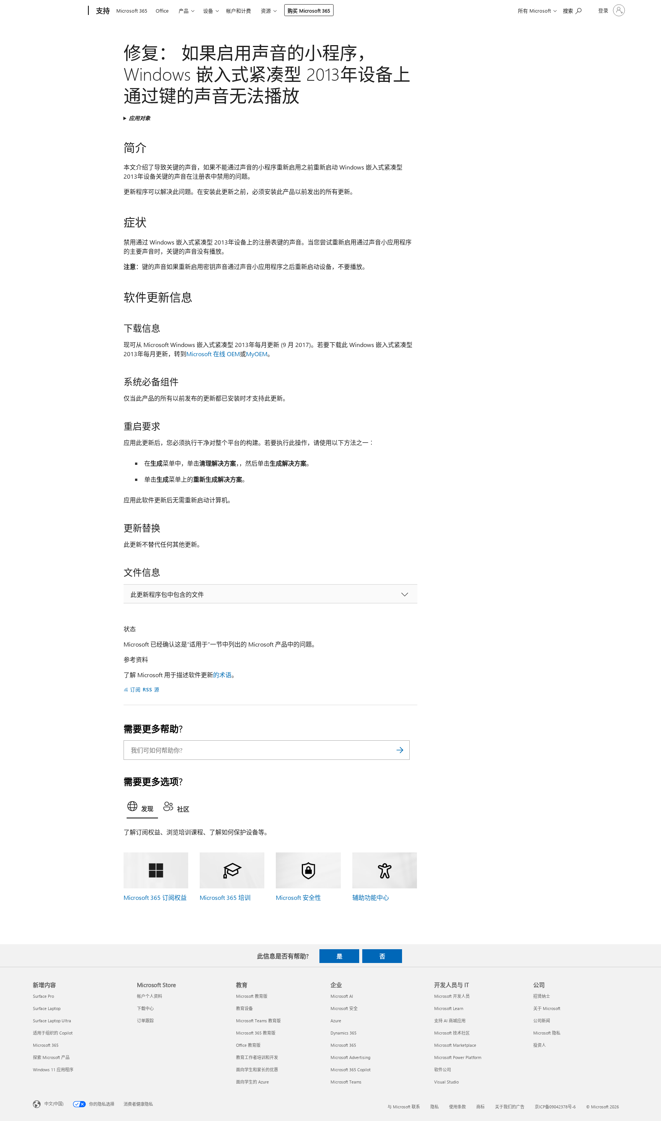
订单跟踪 (145, 1020)
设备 (208, 10)
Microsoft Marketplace (455, 1045)
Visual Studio (446, 1082)
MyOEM (256, 354)
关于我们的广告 (509, 1107)
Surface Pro (43, 996)
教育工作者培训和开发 (257, 1057)
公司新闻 (541, 1020)
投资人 (539, 1045)
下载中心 (145, 1008)
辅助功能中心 (370, 897)
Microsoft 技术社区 (452, 1033)
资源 (266, 10)
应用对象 (139, 118)
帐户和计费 (238, 10)
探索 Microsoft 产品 (51, 1057)
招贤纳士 (541, 996)
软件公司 (442, 1069)
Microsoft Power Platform (457, 1057)
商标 (480, 1107)
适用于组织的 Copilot (53, 1033)
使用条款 (457, 1107)
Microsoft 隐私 (546, 1033)
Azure (335, 1020)
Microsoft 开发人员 (452, 996)
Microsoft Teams (345, 1082)
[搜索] (400, 750)
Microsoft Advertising (350, 1057)
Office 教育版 (248, 1045)
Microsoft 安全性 (298, 897)
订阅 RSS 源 (145, 689)
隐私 (434, 1107)
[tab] (142, 808)
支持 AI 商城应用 (450, 1020)
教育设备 (244, 1008)
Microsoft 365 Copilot (350, 1069)
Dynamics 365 (343, 1033)
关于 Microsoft (546, 1008)
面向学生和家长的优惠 (257, 1069)
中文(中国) (53, 1103)
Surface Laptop (46, 1008)
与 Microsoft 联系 (403, 1107)
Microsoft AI (341, 996)
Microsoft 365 (131, 10)
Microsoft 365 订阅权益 (155, 897)
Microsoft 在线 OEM (213, 354)
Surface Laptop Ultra (52, 1020)
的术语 (222, 675)
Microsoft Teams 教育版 (258, 1020)
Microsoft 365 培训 (225, 897)
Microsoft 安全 (344, 1008)
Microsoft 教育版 (251, 996)
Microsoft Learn (448, 1008)
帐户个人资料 (149, 996)
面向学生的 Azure (252, 1082)
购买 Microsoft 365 (309, 10)
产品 (184, 10)
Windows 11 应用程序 (53, 1069)
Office (162, 10)
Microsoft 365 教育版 (255, 1033)
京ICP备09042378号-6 (555, 1107)
